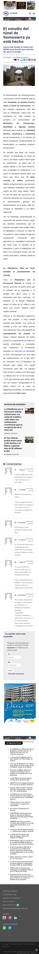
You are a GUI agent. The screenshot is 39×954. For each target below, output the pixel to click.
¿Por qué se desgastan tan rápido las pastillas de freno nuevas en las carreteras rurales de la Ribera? (22, 765)
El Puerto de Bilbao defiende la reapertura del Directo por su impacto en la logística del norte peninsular (21, 772)
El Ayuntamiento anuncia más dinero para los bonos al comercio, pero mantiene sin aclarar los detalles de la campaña (22, 876)
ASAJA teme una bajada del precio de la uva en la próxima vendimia (22, 784)
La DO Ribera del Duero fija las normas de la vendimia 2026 (20, 779)
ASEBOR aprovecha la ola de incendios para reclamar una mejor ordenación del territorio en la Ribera (22, 823)
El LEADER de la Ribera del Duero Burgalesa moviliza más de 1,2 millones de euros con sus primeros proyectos (22, 751)
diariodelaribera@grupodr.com (17, 908)
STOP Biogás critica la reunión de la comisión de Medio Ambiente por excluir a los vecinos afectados (22, 842)
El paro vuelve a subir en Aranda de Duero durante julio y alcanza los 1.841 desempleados (21, 789)
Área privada (5, 946)
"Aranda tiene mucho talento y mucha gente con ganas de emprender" (20, 804)
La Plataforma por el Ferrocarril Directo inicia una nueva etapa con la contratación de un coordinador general (22, 796)
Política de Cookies (28, 944)
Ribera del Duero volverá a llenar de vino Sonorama (21, 857)
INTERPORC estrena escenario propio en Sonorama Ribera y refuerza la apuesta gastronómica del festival (21, 815)
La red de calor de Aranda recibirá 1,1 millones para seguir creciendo (22, 830)
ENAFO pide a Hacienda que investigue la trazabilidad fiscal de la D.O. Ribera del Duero (21, 869)
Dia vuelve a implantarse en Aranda (19, 809)
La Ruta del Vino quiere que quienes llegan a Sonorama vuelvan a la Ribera (19, 836)
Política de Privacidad (15, 944)
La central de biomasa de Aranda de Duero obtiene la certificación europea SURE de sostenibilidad (21, 863)
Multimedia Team (24, 953)
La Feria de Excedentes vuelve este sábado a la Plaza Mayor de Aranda (21, 759)
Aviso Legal (5, 944)
